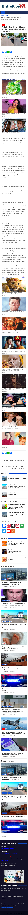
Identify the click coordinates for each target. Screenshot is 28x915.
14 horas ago (5, 650)
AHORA (3, 25)
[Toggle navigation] (6, 12)
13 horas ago (5, 586)
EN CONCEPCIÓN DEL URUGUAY (7, 706)
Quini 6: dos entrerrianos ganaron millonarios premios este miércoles (16, 551)
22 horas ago (5, 692)
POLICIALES (4, 579)
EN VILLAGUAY (4, 621)
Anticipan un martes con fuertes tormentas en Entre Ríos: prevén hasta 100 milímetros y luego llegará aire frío (16, 506)
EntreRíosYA (16, 47)
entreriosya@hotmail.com (7, 907)
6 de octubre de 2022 (7, 47)
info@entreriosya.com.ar (7, 848)
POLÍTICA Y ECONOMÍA (6, 600)
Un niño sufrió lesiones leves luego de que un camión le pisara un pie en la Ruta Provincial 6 (17, 486)
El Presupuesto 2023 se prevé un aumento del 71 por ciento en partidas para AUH (13, 467)
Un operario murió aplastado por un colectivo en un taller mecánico (17, 477)
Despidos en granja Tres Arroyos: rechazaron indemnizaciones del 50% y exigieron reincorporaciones (12, 711)
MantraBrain (21, 913)
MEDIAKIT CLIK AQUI (6, 856)
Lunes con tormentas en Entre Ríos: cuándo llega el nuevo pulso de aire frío (16, 514)
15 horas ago (5, 671)
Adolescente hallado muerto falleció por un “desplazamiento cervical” (13, 461)
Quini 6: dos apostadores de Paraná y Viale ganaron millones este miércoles (16, 543)
